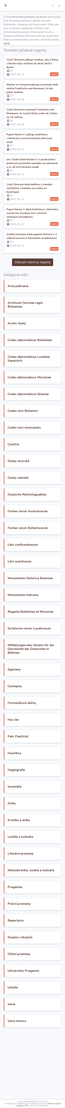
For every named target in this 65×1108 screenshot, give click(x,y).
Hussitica (14, 753)
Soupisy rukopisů (20, 937)
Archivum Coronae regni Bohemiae (25, 305)
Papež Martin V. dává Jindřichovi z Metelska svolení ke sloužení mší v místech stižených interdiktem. (32, 213)
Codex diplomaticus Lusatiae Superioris (29, 359)
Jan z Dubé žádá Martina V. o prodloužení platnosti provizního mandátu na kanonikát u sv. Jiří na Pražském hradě (32, 163)
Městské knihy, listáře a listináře (31, 870)
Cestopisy (15, 686)
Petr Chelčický (18, 736)
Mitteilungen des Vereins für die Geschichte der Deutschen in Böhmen (31, 649)
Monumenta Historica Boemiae (30, 578)
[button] (53, 5)
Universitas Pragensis (23, 971)
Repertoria (16, 920)
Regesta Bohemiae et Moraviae (30, 612)
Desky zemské (18, 478)
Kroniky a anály (19, 820)
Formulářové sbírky (22, 703)
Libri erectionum (19, 561)
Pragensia (15, 887)
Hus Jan (13, 720)
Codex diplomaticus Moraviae (29, 377)
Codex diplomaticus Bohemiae (30, 340)
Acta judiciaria (18, 286)
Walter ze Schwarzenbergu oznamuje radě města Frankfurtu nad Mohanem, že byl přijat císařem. (32, 88)
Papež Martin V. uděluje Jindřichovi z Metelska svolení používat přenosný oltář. (29, 138)
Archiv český (17, 323)
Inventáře (14, 786)
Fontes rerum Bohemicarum (28, 528)
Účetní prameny (19, 954)
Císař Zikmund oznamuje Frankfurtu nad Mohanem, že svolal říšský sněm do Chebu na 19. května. (31, 113)
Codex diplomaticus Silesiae (28, 394)
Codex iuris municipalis (24, 427)
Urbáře (13, 987)
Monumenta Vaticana (23, 595)
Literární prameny (21, 853)
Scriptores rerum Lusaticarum (29, 628)
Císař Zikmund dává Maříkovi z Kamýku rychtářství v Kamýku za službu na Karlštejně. (29, 188)
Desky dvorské (18, 461)
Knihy (12, 803)
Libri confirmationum (23, 545)
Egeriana (14, 669)
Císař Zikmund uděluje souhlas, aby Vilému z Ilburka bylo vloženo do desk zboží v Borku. (32, 63)
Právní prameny (19, 904)
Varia (11, 1004)
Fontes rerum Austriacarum (28, 511)
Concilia (13, 444)
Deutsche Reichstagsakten (27, 494)
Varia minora (17, 1021)
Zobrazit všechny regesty (32, 262)
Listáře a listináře (20, 837)
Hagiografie (16, 770)
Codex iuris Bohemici (23, 411)
